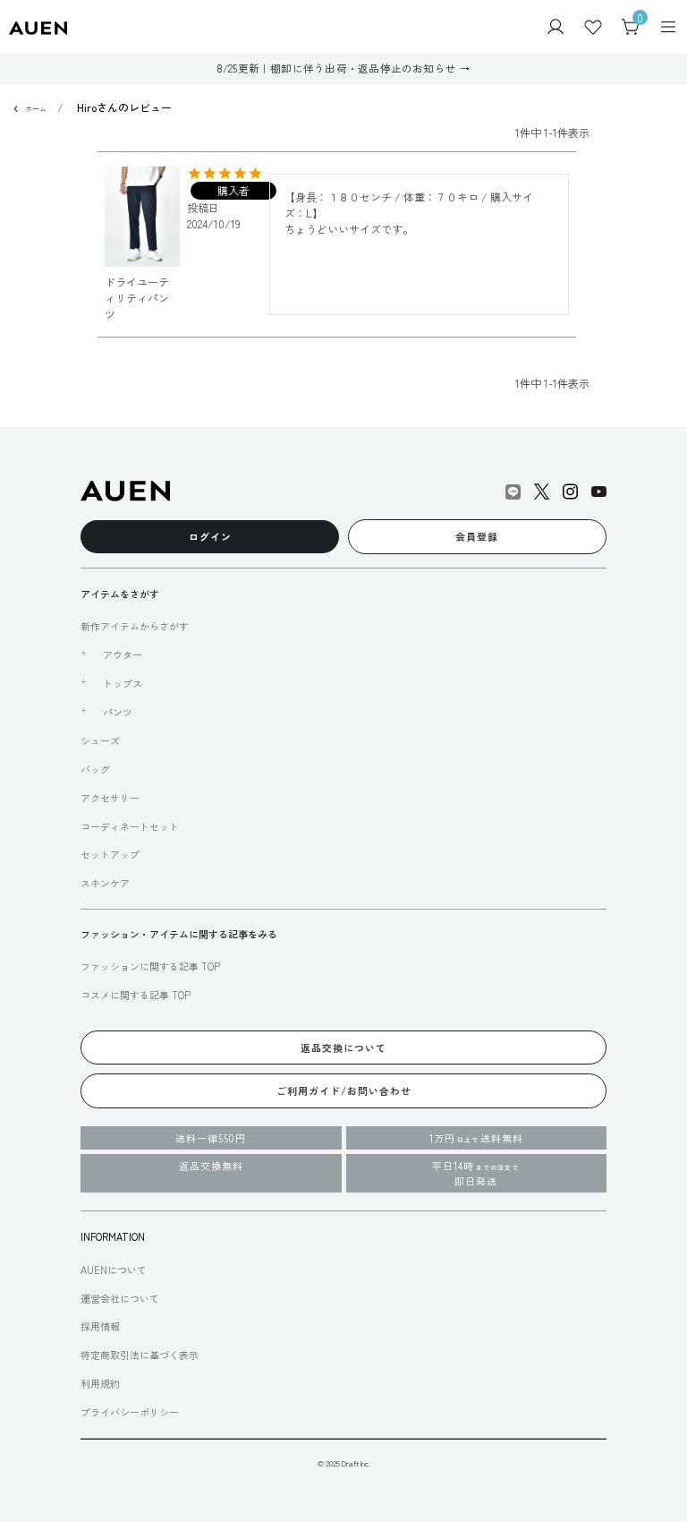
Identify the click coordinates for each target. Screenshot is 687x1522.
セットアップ (110, 854)
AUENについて (114, 1269)
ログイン (210, 536)
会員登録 (476, 536)
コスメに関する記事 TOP (136, 995)
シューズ (100, 740)
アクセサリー (110, 798)
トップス (122, 683)
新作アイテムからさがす (135, 626)
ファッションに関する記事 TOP (150, 966)
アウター (122, 654)
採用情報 (100, 1326)
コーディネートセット (130, 826)
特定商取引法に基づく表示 (140, 1354)
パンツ (117, 712)
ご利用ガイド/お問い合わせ (343, 1090)
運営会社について (120, 1298)
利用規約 (100, 1383)
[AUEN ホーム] (38, 26)
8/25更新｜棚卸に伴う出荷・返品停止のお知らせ (336, 68)
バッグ (95, 769)
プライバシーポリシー (130, 1412)
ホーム (36, 109)
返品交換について (343, 1047)
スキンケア (105, 883)
